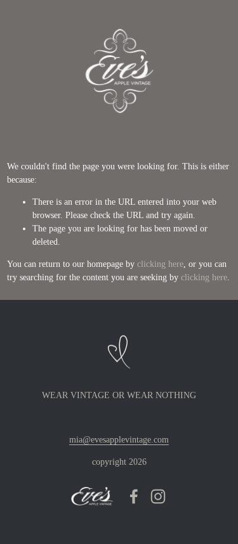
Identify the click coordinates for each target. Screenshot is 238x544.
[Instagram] (158, 496)
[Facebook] (134, 496)
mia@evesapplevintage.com (119, 439)
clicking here (160, 264)
